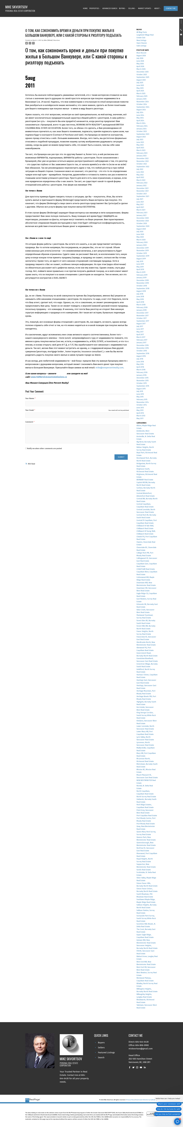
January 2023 (141, 156)
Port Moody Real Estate (146, 824)
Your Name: (30, 398)
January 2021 (141, 215)
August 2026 (141, 56)
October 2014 (142, 405)
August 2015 (141, 389)
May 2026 (140, 64)
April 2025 (140, 91)
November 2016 (143, 348)
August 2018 (141, 291)
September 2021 (143, 196)
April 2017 (140, 335)
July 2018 (140, 294)
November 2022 (143, 161)
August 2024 (141, 110)
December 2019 (143, 248)
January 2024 (142, 129)
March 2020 (141, 240)
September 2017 (143, 321)
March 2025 (141, 93)
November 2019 (143, 251)
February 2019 (142, 275)
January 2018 (141, 310)
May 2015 (140, 397)
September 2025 (143, 77)
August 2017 (141, 324)
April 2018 (140, 302)
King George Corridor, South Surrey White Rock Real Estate (146, 715)
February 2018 (142, 307)
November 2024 (143, 102)
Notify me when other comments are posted (44, 448)
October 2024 (142, 104)
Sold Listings (141, 46)
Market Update (144, 8)
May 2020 (140, 237)
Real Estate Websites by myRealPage (147, 1100)
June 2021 (140, 202)
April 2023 (140, 148)
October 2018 (142, 286)
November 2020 (143, 221)
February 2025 (142, 96)
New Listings (141, 40)
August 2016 (141, 356)
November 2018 (143, 283)
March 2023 (141, 150)
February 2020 (142, 242)
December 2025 (143, 72)
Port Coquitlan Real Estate (147, 816)
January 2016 (141, 375)
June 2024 (140, 115)
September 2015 (143, 386)
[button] (171, 8)
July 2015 (140, 391)
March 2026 (141, 69)
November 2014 (143, 402)
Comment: (29, 422)
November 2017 (143, 316)
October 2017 (142, 318)
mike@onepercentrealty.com (109, 367)
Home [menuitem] (85, 8)
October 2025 (142, 75)
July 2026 (140, 58)
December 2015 (142, 378)
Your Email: (29, 410)
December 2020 (143, 218)
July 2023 (140, 140)
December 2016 (143, 345)
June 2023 (140, 142)
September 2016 (143, 353)
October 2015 (142, 383)
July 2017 (140, 326)
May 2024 (140, 118)
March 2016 (141, 370)
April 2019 (140, 269)
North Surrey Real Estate (146, 797)
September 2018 (143, 288)
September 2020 (143, 226)
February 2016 (142, 372)
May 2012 (140, 410)
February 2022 (142, 183)
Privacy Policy (130, 1100)
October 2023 (142, 131)
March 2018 (141, 305)
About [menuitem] (156, 8)
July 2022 (140, 169)
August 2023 (141, 137)
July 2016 (140, 359)
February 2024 (142, 126)
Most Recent (141, 53)
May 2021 (140, 204)
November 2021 (143, 191)
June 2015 (140, 394)
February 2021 (142, 213)
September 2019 (143, 256)
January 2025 (141, 99)
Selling (131, 8)
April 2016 (140, 367)
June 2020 (140, 234)
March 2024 (141, 123)
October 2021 (142, 194)
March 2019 (141, 272)
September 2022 (143, 167)
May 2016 (140, 364)
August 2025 (141, 80)
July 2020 (140, 232)
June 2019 (140, 264)
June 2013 (140, 408)
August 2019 (141, 259)
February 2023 (142, 153)
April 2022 (140, 177)
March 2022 (141, 180)
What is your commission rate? (169, 1104)
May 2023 (140, 145)
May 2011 (140, 418)
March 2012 (141, 416)
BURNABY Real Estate (145, 480)
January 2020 (142, 245)
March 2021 (141, 210)
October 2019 (142, 253)
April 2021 (140, 207)
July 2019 (140, 261)
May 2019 (140, 267)
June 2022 (140, 172)
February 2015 (142, 399)
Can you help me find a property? (167, 1114)
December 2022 (143, 158)
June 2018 (140, 297)
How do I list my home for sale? (168, 1109)
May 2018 (140, 299)
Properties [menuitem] (94, 8)
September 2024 (143, 107)
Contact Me (170, 8)
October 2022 (142, 164)
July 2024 (140, 112)
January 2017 (141, 343)
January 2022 (141, 186)
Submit (121, 457)
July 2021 (140, 199)
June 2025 (140, 85)
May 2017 (140, 332)
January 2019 (141, 278)
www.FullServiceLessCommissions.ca (49, 377)
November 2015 (143, 381)
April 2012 (140, 413)
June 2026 (140, 61)
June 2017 (140, 329)
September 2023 (143, 134)
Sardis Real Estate (144, 870)
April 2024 (140, 121)
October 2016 (142, 351)
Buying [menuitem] (122, 8)
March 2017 (141, 337)
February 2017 (142, 340)
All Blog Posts (142, 32)
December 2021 (142, 188)
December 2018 (143, 280)
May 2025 (140, 88)
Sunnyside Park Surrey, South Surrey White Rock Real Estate (146, 918)
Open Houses (142, 43)
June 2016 (140, 362)
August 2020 (141, 229)
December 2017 (142, 313)
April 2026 (140, 66)
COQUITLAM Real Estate (146, 569)
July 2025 (140, 83)
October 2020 (142, 223)
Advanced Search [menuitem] (109, 8)
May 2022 (140, 175)
